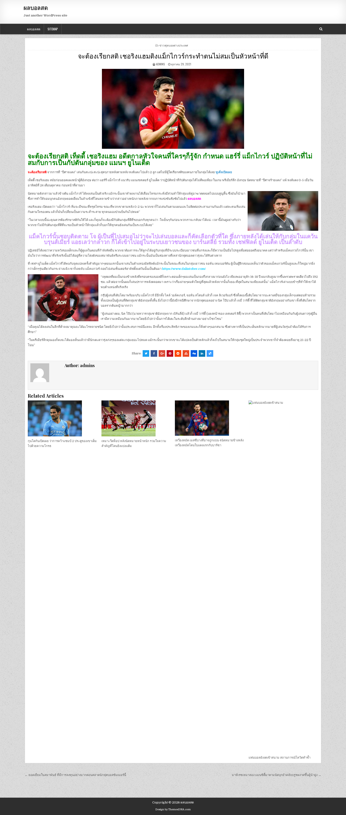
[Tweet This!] (146, 353)
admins (160, 64)
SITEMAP (53, 29)
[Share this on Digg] (194, 353)
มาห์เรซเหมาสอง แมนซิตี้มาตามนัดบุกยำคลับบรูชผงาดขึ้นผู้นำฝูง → (276, 775)
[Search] (320, 29)
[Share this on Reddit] (178, 353)
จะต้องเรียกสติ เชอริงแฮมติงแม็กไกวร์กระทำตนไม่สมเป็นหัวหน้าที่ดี (173, 55)
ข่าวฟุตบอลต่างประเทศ (173, 45)
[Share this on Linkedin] (202, 353)
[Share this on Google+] (162, 353)
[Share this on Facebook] (154, 353)
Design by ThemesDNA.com (173, 809)
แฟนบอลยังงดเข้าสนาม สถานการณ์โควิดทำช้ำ (279, 757)
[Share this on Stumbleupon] (186, 353)
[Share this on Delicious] (210, 353)
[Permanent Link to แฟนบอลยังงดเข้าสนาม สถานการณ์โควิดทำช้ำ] (283, 576)
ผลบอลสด (36, 7)
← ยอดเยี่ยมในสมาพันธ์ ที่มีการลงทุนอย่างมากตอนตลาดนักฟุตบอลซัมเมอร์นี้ (75, 775)
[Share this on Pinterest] (170, 353)
